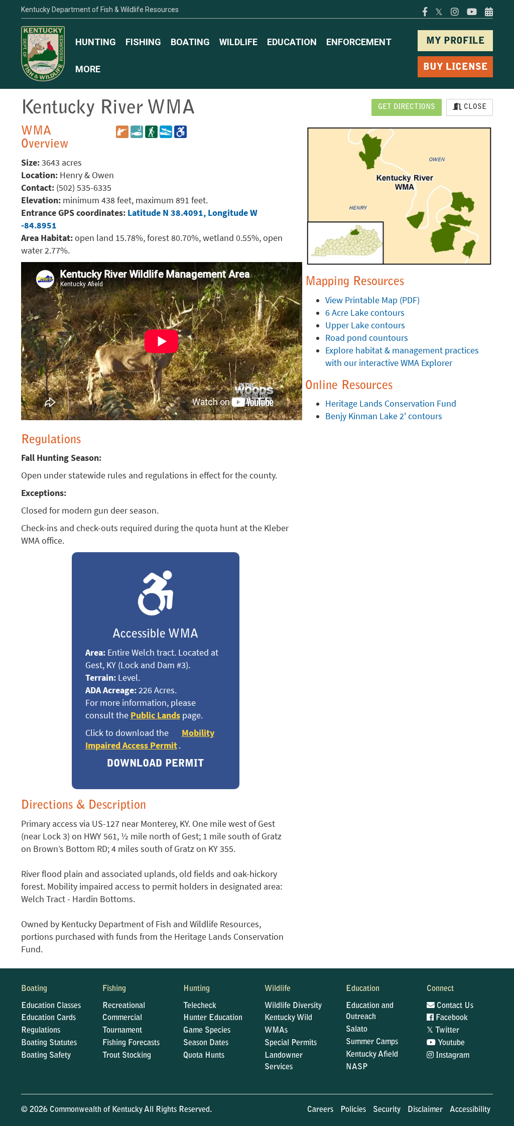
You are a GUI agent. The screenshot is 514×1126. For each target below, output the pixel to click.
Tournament (122, 1031)
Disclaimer (425, 1110)
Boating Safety (46, 1056)
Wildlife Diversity (293, 1006)
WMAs (276, 1031)
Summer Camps (372, 1042)
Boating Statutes (49, 1043)
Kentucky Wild (288, 1018)
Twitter (443, 1031)
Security (387, 1110)
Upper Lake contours (365, 325)
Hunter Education (212, 1018)
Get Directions (406, 107)
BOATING (190, 42)
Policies (353, 1110)
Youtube (450, 1043)
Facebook (451, 1018)
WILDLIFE (238, 42)
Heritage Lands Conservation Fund (390, 403)
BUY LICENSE (455, 67)
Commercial (122, 1018)
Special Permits (291, 1043)
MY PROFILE (455, 41)
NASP (357, 1067)
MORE (87, 69)
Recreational (123, 1006)
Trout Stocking (126, 1056)
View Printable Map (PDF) (372, 300)
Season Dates (205, 1043)
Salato (356, 1030)
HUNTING (95, 42)
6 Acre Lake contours (365, 312)
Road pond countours (366, 337)
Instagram (451, 1056)
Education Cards (48, 1018)
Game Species (206, 1031)
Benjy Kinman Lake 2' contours (383, 416)
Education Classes (51, 1006)
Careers (320, 1110)
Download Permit (155, 764)
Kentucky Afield (372, 1055)
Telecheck (199, 1006)
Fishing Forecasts (131, 1043)
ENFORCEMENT (359, 42)
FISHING (143, 42)
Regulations (40, 1031)
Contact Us (454, 1006)
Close (474, 107)
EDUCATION (292, 42)
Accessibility (470, 1110)
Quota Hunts (203, 1056)
